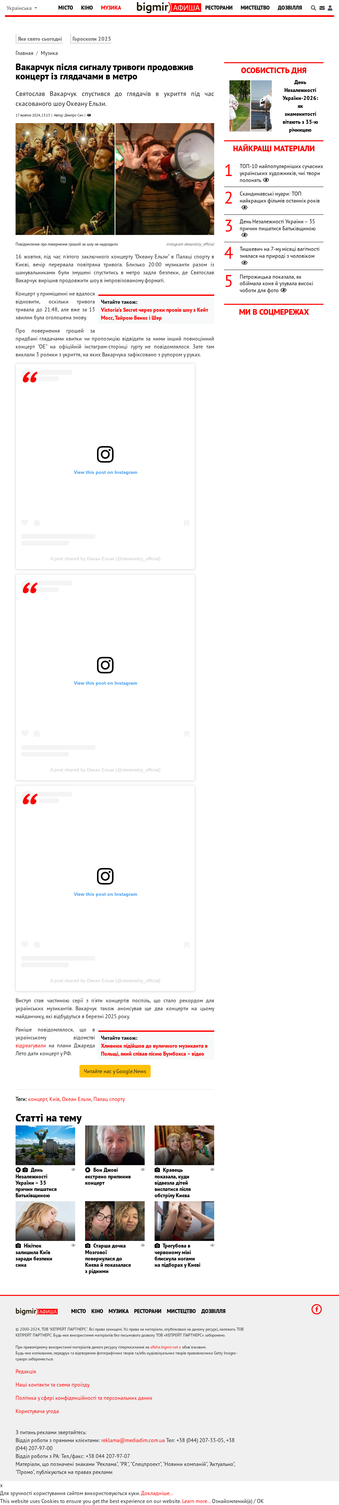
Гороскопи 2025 (92, 38)
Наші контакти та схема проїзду (52, 1384)
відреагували (31, 1045)
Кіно (87, 7)
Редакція (26, 1371)
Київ (54, 1099)
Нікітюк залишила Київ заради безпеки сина (34, 1255)
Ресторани (219, 7)
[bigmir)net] (153, 8)
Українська (20, 8)
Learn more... (196, 1501)
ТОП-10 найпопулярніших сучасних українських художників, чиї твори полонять (281, 173)
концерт (37, 1099)
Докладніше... (157, 1493)
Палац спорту (109, 1099)
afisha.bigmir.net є (165, 1347)
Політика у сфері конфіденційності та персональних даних (84, 1397)
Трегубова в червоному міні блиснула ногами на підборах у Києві (177, 1255)
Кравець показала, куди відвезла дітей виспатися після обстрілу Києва (173, 1182)
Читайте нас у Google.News (115, 1071)
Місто (65, 7)
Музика (111, 7)
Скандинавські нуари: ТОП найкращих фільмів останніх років (280, 197)
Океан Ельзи (76, 1099)
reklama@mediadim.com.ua (133, 1440)
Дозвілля (290, 7)
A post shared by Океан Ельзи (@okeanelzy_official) (105, 558)
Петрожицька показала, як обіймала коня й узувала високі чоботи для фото (276, 283)
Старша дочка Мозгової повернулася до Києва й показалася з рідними (108, 1258)
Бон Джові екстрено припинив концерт (108, 1176)
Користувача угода (37, 1411)
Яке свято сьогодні (40, 38)
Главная (24, 53)
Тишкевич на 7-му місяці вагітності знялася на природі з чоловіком (279, 252)
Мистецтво (255, 7)
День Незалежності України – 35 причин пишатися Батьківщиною (36, 1182)
